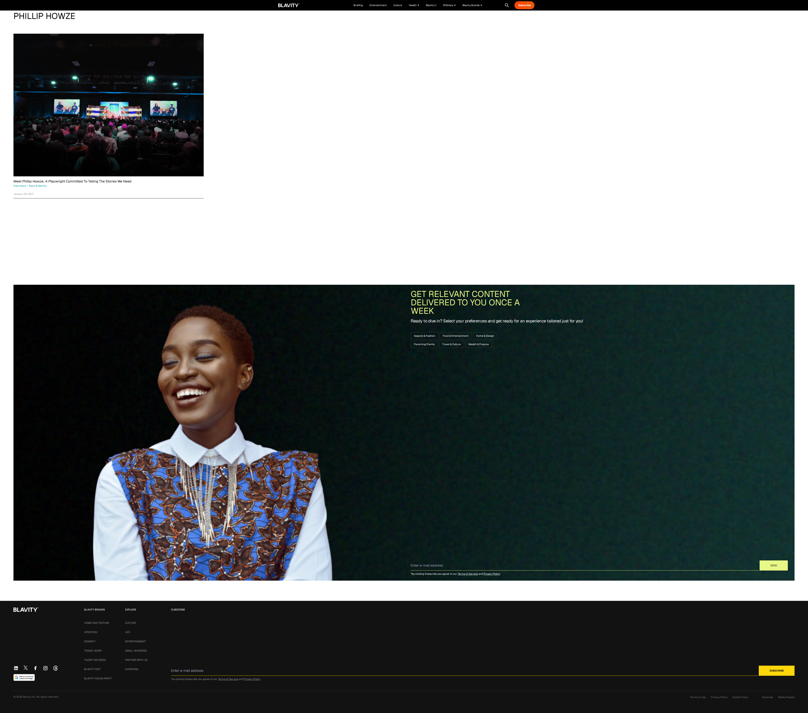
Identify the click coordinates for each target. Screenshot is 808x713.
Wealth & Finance (478, 344)
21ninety (90, 641)
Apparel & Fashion (424, 336)
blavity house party (98, 678)
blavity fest (92, 669)
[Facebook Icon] (35, 668)
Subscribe (524, 5)
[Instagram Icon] (45, 668)
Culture (130, 623)
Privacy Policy (492, 574)
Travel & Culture (451, 344)
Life (127, 632)
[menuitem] (414, 5)
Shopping (131, 669)
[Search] (507, 5)
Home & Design (485, 336)
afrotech (90, 632)
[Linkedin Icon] (16, 668)
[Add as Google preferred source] (24, 677)
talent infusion (95, 660)
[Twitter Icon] (26, 668)
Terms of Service (468, 574)
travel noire (93, 650)
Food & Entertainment (456, 336)
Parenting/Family (424, 344)
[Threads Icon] (55, 668)
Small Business (136, 650)
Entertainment (135, 641)
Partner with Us (136, 660)
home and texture (96, 623)
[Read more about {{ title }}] (108, 105)
